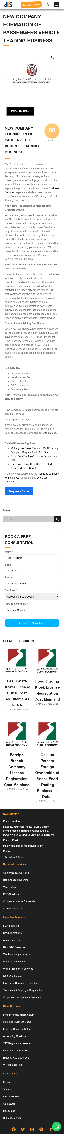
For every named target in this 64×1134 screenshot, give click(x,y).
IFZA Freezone (11, 925)
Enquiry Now (20, 111)
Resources (9, 1111)
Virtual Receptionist (14, 961)
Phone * (9, 577)
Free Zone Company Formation (20, 983)
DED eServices (11, 1096)
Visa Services (10, 887)
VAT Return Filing (13, 1064)
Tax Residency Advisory (16, 954)
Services (8, 1089)
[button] (56, 4)
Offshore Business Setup (17, 1029)
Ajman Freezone (12, 940)
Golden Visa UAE (13, 976)
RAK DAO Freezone (14, 947)
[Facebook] (14, 1129)
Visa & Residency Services (18, 968)
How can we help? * (16, 603)
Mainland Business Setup (17, 1022)
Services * (11, 590)
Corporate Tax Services (16, 872)
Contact (47, 433)
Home (6, 1082)
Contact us (9, 1103)
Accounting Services (14, 1036)
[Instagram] (32, 1129)
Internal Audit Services (15, 1050)
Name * (9, 551)
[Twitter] (23, 1129)
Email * (9, 564)
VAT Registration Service (17, 1043)
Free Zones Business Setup (18, 1014)
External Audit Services (16, 1057)
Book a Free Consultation (32, 623)
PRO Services (11, 894)
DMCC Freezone (12, 933)
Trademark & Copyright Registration (23, 990)
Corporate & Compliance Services (22, 997)
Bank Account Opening (16, 880)
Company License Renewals (19, 901)
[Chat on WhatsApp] (56, 1126)
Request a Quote (19, 491)
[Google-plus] (41, 1129)
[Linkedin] (50, 1129)
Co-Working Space (13, 908)
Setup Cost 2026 (12, 1118)
